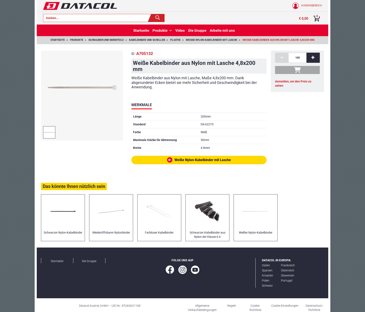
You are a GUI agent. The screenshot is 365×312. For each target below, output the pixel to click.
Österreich (287, 270)
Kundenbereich (311, 5)
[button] (170, 30)
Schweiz (267, 285)
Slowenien (287, 275)
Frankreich (288, 265)
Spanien (267, 270)
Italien (266, 265)
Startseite (57, 261)
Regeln (231, 305)
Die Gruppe (89, 261)
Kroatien (267, 275)
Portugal (286, 280)
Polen (265, 280)
